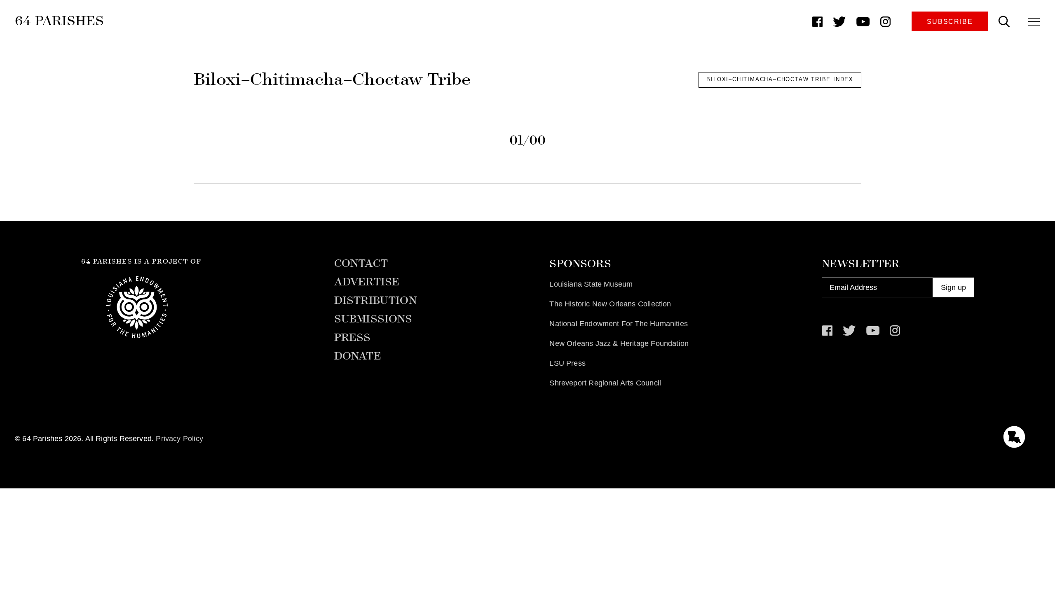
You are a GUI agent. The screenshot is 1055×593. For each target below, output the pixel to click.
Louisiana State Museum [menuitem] (591, 284)
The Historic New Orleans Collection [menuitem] (610, 304)
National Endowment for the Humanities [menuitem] (618, 324)
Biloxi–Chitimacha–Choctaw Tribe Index (779, 79)
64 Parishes (59, 20)
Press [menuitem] (352, 337)
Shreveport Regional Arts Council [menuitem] (605, 383)
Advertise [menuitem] (367, 282)
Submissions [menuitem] (373, 319)
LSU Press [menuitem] (567, 363)
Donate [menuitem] (357, 356)
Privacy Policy (179, 438)
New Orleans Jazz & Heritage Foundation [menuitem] (619, 343)
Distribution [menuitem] (375, 300)
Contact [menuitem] (361, 263)
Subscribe (950, 21)
